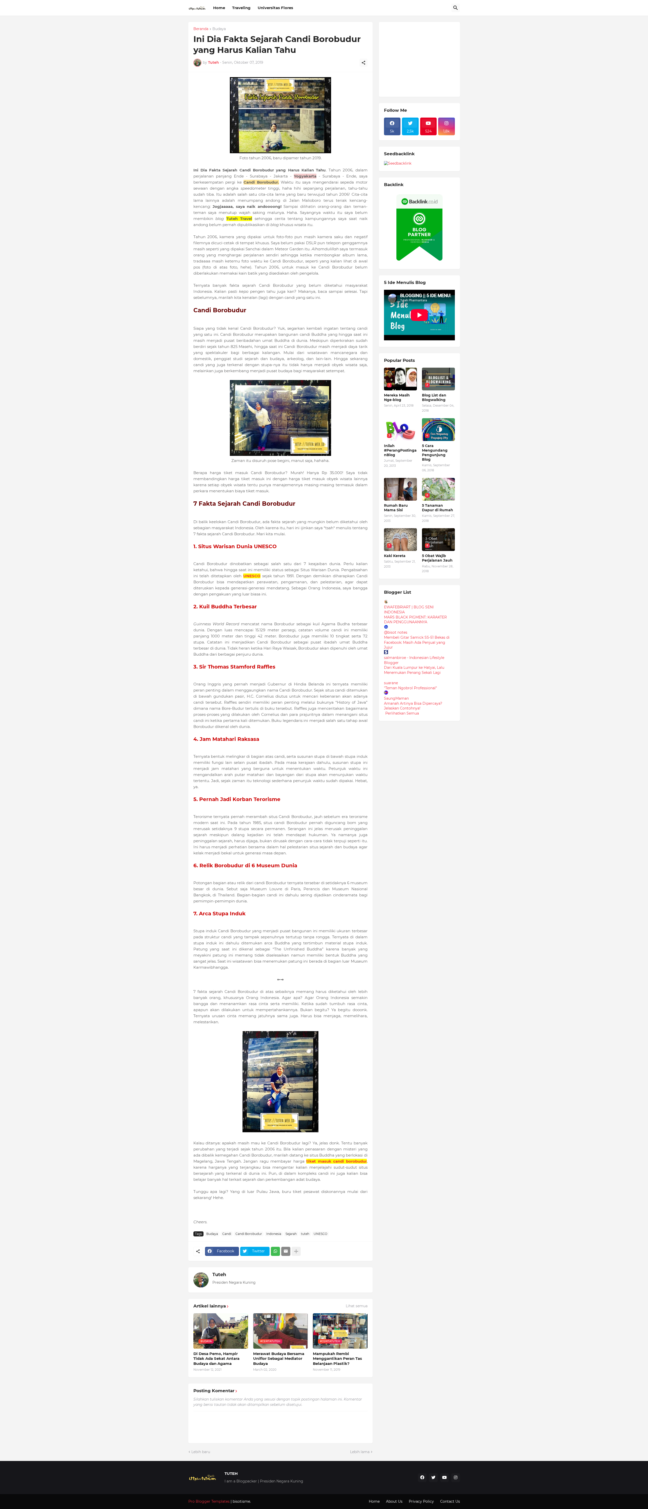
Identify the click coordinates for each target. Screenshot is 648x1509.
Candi (226, 1234)
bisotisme (241, 1501)
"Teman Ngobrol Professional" (410, 688)
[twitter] (433, 1477)
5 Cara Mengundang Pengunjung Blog (435, 452)
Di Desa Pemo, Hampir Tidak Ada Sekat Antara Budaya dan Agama (216, 1358)
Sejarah (291, 1234)
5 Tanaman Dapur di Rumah (437, 507)
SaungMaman (396, 698)
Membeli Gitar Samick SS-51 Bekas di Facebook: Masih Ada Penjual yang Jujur (417, 642)
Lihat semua (357, 1306)
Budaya (219, 29)
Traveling (241, 7)
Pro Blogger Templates (209, 1501)
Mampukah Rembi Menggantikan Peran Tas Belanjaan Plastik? (337, 1358)
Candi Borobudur (248, 1234)
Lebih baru (200, 1452)
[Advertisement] (422, 58)
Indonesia (273, 1234)
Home (219, 7)
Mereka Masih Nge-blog (397, 397)
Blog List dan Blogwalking (434, 397)
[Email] (285, 1251)
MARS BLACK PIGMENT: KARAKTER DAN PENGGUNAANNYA (415, 620)
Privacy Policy (421, 1501)
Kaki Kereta (395, 555)
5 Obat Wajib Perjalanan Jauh (437, 558)
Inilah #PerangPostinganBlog (400, 450)
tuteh (305, 1234)
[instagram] (455, 1477)
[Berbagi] (363, 63)
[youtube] (444, 1477)
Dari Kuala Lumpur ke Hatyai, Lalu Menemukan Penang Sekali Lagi (414, 670)
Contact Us (450, 1501)
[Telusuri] (455, 8)
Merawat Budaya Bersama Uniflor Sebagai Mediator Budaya (278, 1358)
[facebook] (422, 1477)
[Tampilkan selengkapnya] (296, 1251)
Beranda (200, 29)
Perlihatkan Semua (402, 713)
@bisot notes (395, 632)
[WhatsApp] (275, 1251)
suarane (391, 683)
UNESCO (320, 1234)
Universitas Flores (275, 7)
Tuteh (219, 1274)
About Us (394, 1501)
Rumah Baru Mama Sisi (396, 507)
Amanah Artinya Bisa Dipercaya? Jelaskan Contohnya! (413, 706)
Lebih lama (360, 1452)
